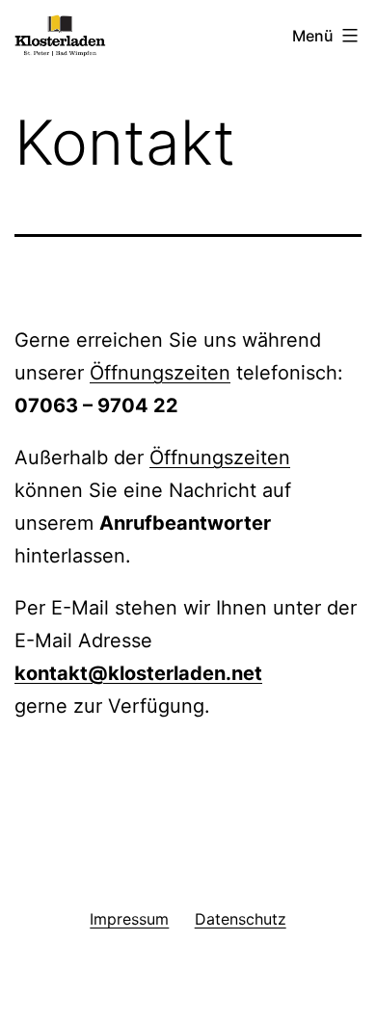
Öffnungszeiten (160, 372)
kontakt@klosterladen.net (138, 673)
